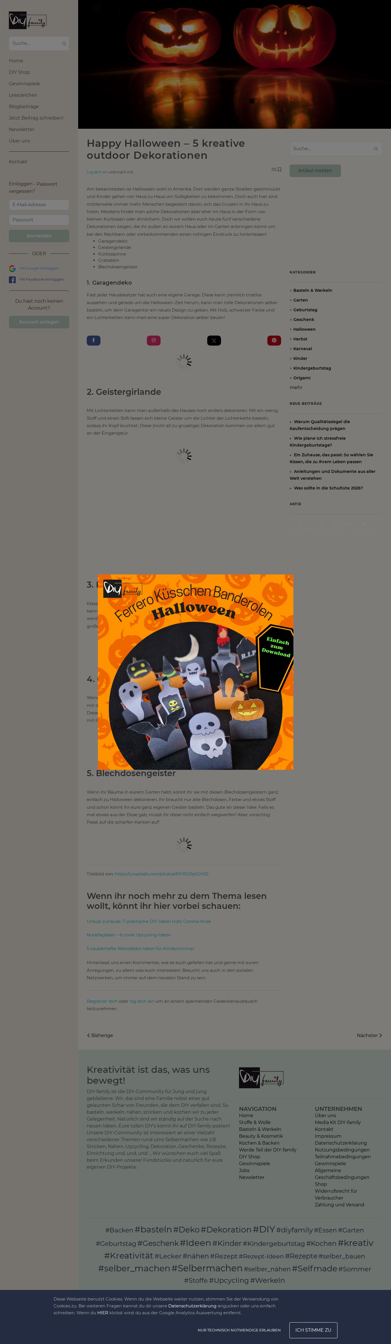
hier (102, 1312)
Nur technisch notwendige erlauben (239, 1330)
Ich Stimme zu (313, 1330)
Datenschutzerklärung (192, 1306)
